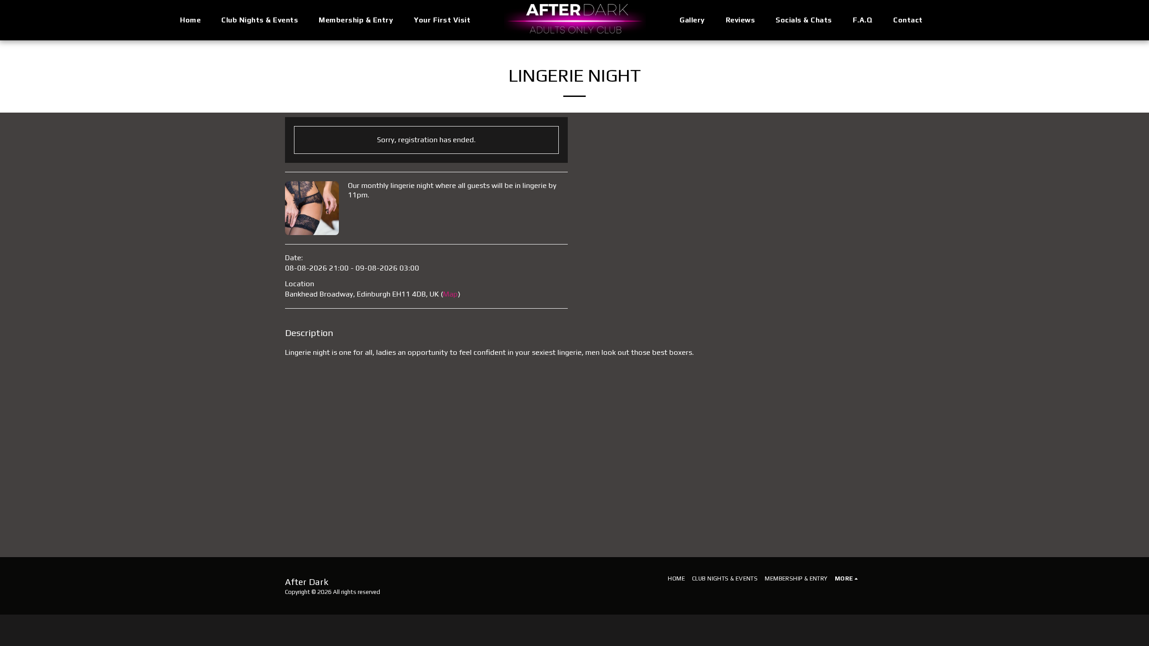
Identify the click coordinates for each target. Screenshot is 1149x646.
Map (450, 294)
